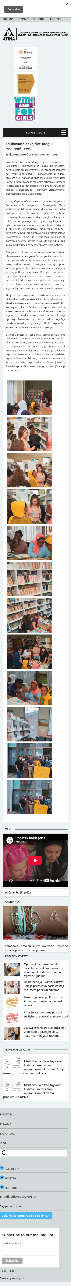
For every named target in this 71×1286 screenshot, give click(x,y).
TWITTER (10, 1178)
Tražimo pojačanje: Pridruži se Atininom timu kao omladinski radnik (43, 1001)
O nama (23, 19)
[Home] (35, 39)
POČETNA (6, 1114)
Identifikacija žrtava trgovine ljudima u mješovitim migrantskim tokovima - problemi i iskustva (32, 1091)
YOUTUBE (10, 1188)
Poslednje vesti (16, 956)
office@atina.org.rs (22, 1196)
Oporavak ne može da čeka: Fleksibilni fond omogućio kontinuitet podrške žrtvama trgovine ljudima (42, 970)
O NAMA (6, 1124)
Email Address (11, 1243)
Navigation (35, 132)
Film (8, 829)
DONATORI (7, 1133)
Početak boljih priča (18, 892)
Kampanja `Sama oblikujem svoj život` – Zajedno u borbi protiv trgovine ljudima (36, 948)
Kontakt (55, 19)
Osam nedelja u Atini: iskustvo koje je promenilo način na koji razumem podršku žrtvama (44, 986)
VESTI (3, 1143)
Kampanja (12, 901)
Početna (7, 19)
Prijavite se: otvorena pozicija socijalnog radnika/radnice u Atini (46, 1014)
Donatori (39, 19)
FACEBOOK (11, 1169)
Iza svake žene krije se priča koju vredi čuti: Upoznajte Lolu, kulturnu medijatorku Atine (45, 1032)
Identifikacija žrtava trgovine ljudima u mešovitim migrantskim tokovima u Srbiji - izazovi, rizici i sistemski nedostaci (34, 1067)
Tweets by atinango (11, 1278)
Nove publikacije (17, 1049)
